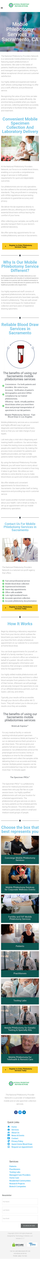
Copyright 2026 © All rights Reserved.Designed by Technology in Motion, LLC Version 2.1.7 (20, 1235)
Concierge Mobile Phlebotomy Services (20, 859)
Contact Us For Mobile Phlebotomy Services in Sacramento (20, 527)
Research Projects (17, 1183)
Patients (20, 946)
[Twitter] (20, 1112)
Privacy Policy (17, 1141)
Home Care (14, 1178)
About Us (15, 1132)
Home (14, 1127)
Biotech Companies (17, 1186)
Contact (15, 1138)
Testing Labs (19, 1000)
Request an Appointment (22, 1147)
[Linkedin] (24, 1112)
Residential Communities (20, 1181)
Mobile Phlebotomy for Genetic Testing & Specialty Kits (20, 1029)
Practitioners (20, 973)
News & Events (18, 1135)
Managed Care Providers (19, 1175)
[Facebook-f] (16, 1112)
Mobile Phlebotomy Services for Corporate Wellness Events (20, 888)
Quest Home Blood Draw (22, 1144)
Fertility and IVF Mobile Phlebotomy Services (20, 918)
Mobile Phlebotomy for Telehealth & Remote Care (20, 1058)
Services (15, 1130)
